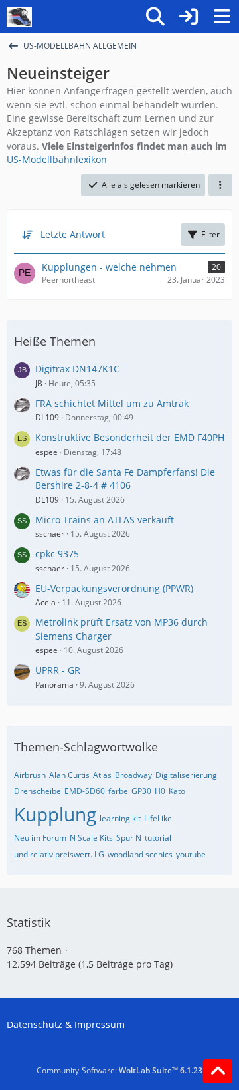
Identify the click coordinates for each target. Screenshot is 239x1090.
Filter (210, 234)
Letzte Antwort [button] (72, 234)
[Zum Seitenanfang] (217, 1071)
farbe (118, 791)
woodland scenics (140, 854)
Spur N (128, 837)
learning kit (120, 818)
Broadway (133, 775)
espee (46, 452)
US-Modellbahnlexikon (57, 159)
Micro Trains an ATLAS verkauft (104, 519)
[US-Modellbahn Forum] (19, 16)
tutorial (158, 837)
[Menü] (221, 16)
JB (38, 383)
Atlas (102, 775)
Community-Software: (119, 1070)
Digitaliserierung (186, 775)
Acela (45, 602)
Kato (177, 791)
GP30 (141, 791)
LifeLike (158, 818)
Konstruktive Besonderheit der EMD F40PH (129, 437)
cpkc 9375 (57, 553)
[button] (220, 185)
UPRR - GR (57, 670)
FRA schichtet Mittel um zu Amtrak (112, 403)
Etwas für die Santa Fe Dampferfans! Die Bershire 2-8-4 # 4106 (125, 479)
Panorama (54, 684)
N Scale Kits (91, 837)
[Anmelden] (188, 16)
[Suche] (155, 16)
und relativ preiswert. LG (59, 854)
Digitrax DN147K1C (77, 368)
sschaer (49, 533)
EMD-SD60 (84, 791)
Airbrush (30, 775)
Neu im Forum (40, 837)
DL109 (47, 417)
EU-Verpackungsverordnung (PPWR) (114, 588)
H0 (160, 791)
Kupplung (55, 814)
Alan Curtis (69, 775)
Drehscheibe (37, 791)
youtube (191, 854)
